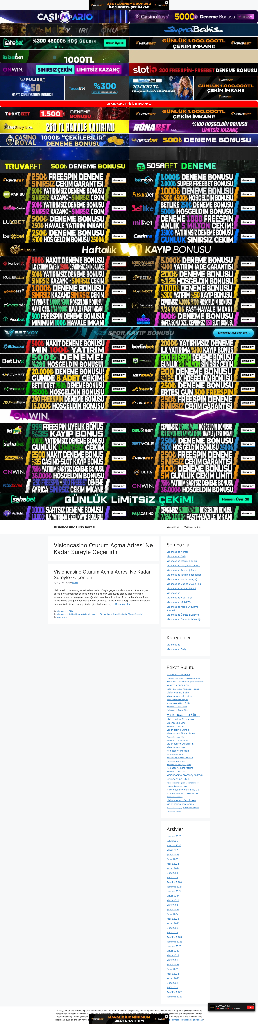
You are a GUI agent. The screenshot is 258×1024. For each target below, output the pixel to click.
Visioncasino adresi (191, 689)
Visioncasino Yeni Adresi (180, 804)
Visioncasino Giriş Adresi (74, 527)
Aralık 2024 (173, 863)
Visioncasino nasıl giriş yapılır (179, 765)
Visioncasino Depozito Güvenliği (184, 619)
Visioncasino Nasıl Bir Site (175, 761)
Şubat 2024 (173, 909)
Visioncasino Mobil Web (179, 602)
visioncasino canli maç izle (177, 700)
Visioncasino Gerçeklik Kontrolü (183, 565)
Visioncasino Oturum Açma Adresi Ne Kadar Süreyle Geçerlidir (116, 614)
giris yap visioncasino (192, 678)
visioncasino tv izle (173, 793)
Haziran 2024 (174, 891)
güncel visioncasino (196, 682)
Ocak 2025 (172, 859)
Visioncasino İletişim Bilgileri (182, 561)
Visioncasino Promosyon (177, 771)
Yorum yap (62, 617)
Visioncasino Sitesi (178, 779)
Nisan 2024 (173, 900)
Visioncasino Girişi (176, 722)
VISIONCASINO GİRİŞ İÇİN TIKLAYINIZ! (129, 103)
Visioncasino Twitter (189, 793)
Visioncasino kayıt (176, 747)
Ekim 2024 (172, 873)
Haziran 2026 (174, 836)
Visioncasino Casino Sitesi (177, 710)
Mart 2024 (172, 905)
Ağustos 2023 (174, 937)
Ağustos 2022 (174, 992)
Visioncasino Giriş (193, 527)
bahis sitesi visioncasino (178, 674)
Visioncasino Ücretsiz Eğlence (183, 614)
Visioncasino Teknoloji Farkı (181, 570)
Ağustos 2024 (174, 882)
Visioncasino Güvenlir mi (180, 743)
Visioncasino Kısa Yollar (179, 597)
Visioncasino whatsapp (174, 797)
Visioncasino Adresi (177, 551)
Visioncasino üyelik (191, 808)
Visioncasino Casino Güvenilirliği (184, 584)
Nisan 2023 (173, 955)
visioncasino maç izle (178, 750)
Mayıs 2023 (173, 950)
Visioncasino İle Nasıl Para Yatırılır (72, 614)
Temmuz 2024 (174, 886)
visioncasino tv (192, 783)
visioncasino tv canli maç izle (183, 789)
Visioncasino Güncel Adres (181, 733)
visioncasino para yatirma (180, 767)
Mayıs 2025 (173, 850)
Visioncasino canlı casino (177, 706)
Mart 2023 (172, 960)
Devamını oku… (123, 604)
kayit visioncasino (178, 685)
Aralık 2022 (173, 973)
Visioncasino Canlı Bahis (178, 703)
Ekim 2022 (172, 983)
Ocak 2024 (172, 914)
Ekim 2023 (172, 928)
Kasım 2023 (173, 923)
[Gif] (129, 249)
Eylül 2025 (172, 841)
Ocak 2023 (172, 969)
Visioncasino (173, 527)
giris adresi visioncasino (175, 678)
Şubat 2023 (173, 964)
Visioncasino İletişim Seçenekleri (184, 574)
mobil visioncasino (174, 689)
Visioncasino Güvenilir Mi (177, 740)
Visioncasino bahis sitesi (180, 696)
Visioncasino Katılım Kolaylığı (182, 579)
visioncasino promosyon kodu (185, 775)
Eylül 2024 (172, 877)
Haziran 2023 (174, 946)
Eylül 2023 (172, 932)
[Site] (64, 180)
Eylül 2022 (172, 987)
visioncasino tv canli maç (177, 786)
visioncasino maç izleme (175, 754)
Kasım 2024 (173, 868)
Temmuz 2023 (174, 941)
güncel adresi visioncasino (178, 681)
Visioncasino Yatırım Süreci (181, 588)
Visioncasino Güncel (178, 729)
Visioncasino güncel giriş (175, 737)
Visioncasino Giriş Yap (176, 726)
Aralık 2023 (173, 918)
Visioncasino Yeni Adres (181, 800)
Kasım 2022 (173, 978)
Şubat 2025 (173, 854)
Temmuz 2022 (174, 996)
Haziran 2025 (174, 845)
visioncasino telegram (176, 783)
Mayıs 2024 (173, 896)
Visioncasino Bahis (178, 692)
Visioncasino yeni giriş (174, 808)
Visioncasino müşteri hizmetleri (180, 758)
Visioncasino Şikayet (174, 811)
